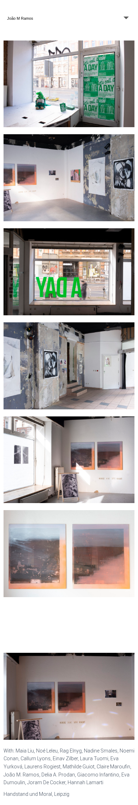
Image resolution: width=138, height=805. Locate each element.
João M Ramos (20, 18)
